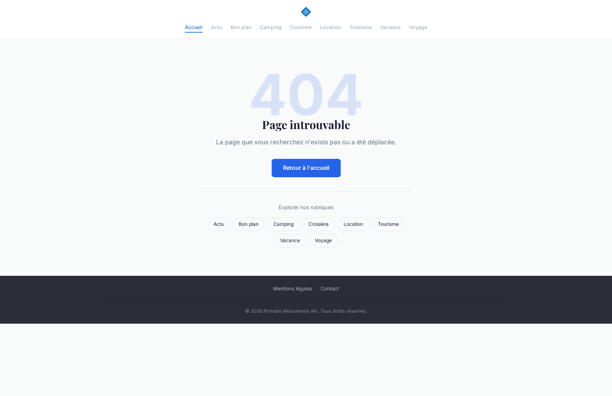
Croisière (301, 27)
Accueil (194, 27)
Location (330, 27)
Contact (330, 288)
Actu (216, 27)
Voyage (418, 27)
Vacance (390, 27)
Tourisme (361, 27)
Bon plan (241, 27)
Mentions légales (292, 288)
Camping (271, 27)
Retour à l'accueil (306, 167)
